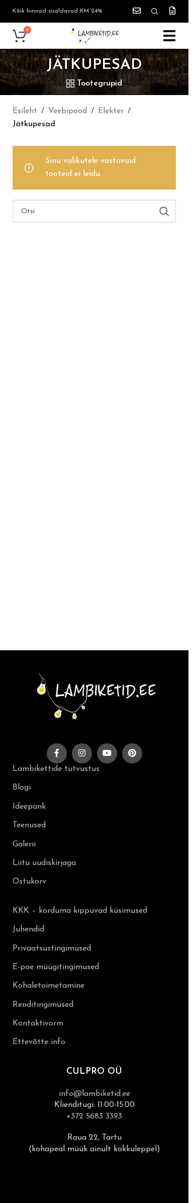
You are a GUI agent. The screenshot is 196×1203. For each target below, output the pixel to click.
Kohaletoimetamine (48, 986)
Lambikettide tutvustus (56, 769)
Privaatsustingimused (52, 948)
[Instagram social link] (82, 753)
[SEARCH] (164, 211)
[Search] (154, 12)
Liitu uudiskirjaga (44, 863)
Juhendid (28, 929)
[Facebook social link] (57, 753)
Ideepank (29, 807)
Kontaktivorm (38, 1023)
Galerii (24, 844)
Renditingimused (43, 1005)
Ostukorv (29, 882)
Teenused (29, 825)
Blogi (22, 788)
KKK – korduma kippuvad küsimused (80, 911)
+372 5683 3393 (94, 1116)
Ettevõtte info (39, 1042)
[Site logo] (94, 35)
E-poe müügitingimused (56, 967)
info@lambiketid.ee (94, 1094)
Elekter (111, 111)
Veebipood (67, 111)
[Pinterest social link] (132, 753)
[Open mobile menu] (169, 36)
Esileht (25, 111)
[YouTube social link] (107, 753)
